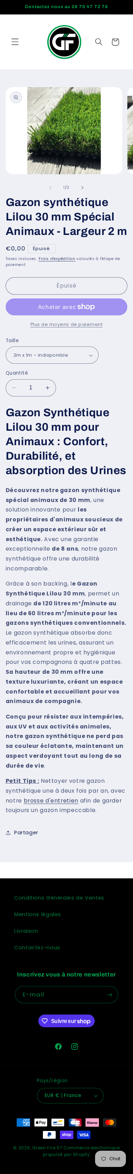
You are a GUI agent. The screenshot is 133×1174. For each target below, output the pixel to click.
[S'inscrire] (109, 994)
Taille (12, 340)
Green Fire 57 (47, 1148)
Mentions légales (37, 914)
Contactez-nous (37, 947)
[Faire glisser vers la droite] (82, 187)
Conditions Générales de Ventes (59, 897)
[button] (15, 42)
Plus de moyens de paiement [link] (67, 324)
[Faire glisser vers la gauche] (50, 187)
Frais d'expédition (57, 258)
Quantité (17, 373)
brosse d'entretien (51, 801)
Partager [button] (26, 832)
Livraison (26, 930)
